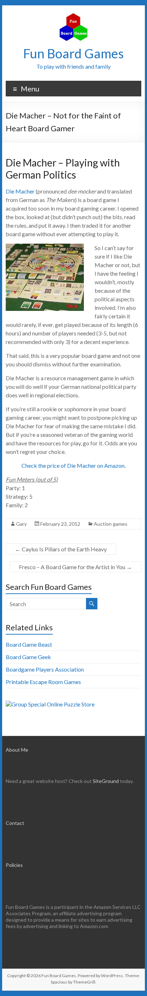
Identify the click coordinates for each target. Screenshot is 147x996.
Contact (15, 823)
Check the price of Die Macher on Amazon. (73, 465)
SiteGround (106, 781)
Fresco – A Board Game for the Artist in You (75, 566)
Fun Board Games (73, 53)
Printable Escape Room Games (43, 681)
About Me (17, 750)
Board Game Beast (29, 644)
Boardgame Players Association (45, 669)
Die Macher (20, 191)
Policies (14, 865)
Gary (21, 524)
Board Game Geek (28, 656)
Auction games (110, 524)
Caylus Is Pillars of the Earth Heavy (61, 549)
